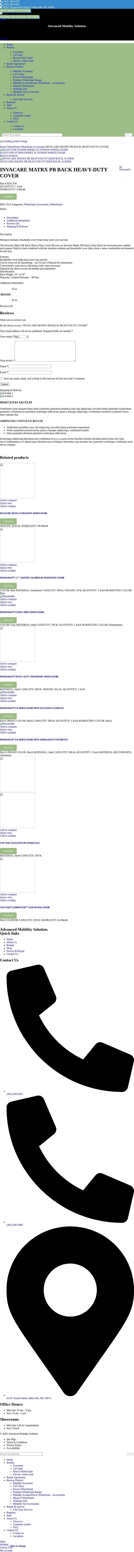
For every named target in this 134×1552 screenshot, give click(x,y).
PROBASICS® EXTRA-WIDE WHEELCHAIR (22, 611)
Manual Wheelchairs (23, 86)
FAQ (15, 118)
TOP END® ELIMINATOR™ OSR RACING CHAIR (25, 907)
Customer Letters (22, 115)
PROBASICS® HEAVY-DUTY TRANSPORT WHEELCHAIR (29, 676)
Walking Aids (20, 88)
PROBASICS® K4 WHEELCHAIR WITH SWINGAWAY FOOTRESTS (34, 739)
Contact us (18, 126)
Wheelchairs (13, 146)
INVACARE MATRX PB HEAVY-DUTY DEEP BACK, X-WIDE (35, 161)
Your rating (7, 336)
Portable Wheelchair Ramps (27, 80)
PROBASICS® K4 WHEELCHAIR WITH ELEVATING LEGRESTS (32, 707)
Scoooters (18, 52)
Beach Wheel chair (23, 57)
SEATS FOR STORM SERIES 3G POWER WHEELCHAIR (32, 152)
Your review (7, 360)
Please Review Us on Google (15, 10)
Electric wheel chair (23, 60)
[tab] (12, 217)
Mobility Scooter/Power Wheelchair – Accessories (39, 83)
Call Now (8, 196)
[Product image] (17, 827)
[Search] (128, 135)
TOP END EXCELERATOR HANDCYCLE (20, 842)
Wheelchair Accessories (33, 146)
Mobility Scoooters (23, 71)
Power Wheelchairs (23, 77)
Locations (18, 129)
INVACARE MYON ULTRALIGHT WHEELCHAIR (23, 513)
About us (18, 112)
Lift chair (18, 55)
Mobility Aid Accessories (26, 91)
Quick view (6, 503)
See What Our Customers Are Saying (19, 16)
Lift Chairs (18, 74)
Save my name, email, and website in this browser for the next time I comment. (44, 378)
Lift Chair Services (23, 99)
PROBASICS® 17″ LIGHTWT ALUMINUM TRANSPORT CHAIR (32, 577)
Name (4, 366)
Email (4, 372)
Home (3, 146)
